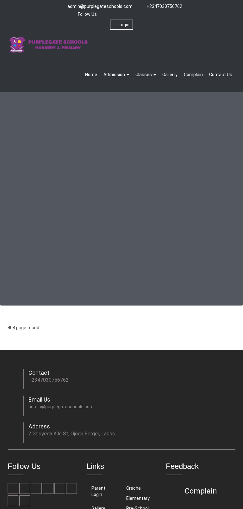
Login (124, 24)
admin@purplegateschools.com (100, 6)
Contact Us (220, 74)
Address (39, 426)
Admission (114, 74)
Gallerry (170, 74)
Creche (133, 488)
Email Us (39, 399)
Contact (38, 372)
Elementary (138, 498)
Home (91, 74)
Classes (144, 74)
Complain (193, 74)
